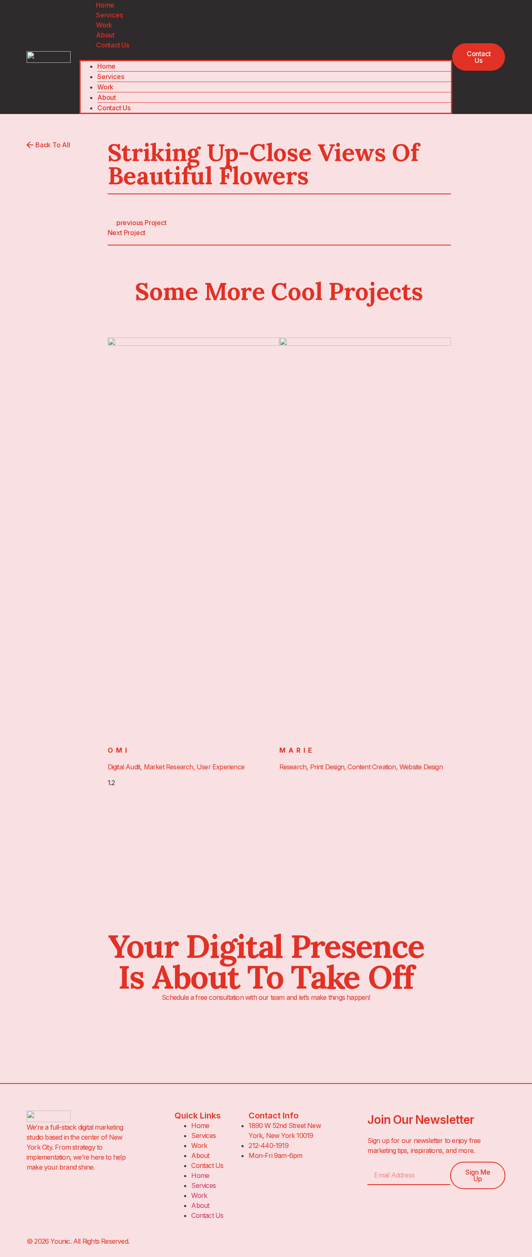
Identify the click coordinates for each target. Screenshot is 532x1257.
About (105, 35)
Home (106, 66)
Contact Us (112, 45)
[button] (265, 55)
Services (109, 15)
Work (104, 25)
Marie (297, 750)
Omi (119, 750)
